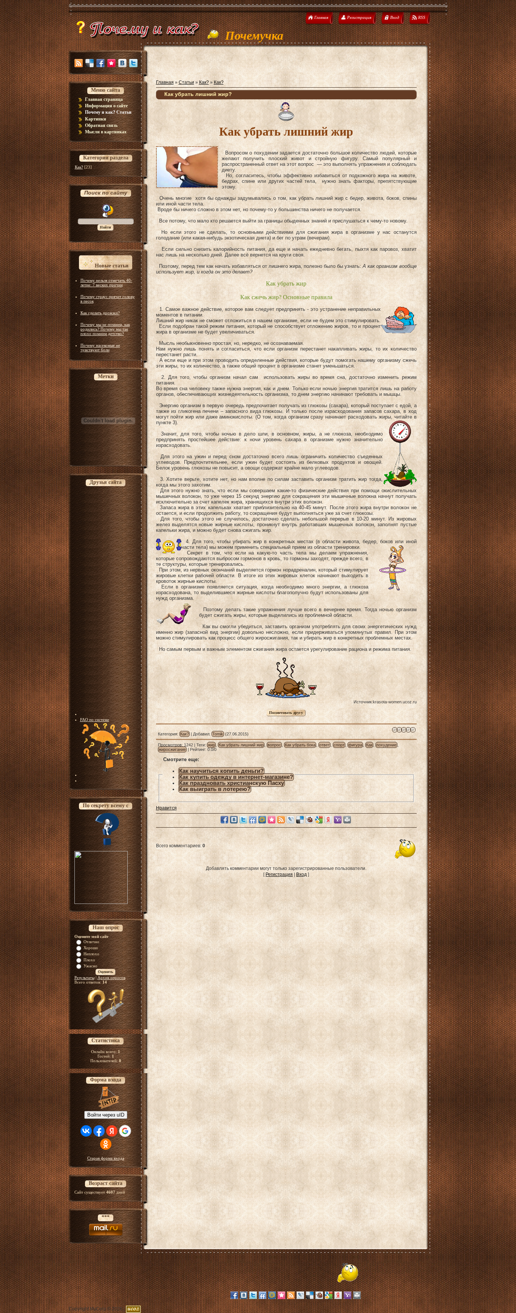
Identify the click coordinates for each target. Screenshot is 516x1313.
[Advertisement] (110, 602)
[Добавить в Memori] (271, 819)
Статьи (186, 82)
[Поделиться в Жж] (290, 819)
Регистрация (279, 874)
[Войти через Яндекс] (111, 1131)
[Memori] (111, 63)
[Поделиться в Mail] (262, 819)
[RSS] (78, 63)
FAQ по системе (94, 719)
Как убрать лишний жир (241, 745)
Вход (301, 874)
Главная (165, 82)
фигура (355, 745)
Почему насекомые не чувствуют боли (100, 347)
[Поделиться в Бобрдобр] (309, 819)
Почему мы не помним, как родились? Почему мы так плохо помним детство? (105, 329)
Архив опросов (111, 977)
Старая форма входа (105, 1158)
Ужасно (90, 966)
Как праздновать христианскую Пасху (231, 783)
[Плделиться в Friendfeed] (252, 819)
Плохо (89, 960)
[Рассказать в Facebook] (224, 819)
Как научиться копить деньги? (221, 771)
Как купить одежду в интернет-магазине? (236, 777)
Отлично (91, 941)
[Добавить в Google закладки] (319, 819)
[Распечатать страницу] (347, 819)
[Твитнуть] (243, 819)
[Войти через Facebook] (99, 1131)
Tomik (217, 734)
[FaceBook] (100, 63)
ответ (324, 745)
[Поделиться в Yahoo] (337, 819)
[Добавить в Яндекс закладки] (328, 819)
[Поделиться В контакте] (234, 819)
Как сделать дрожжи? (100, 312)
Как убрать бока (300, 745)
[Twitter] (133, 63)
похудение (386, 745)
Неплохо (91, 954)
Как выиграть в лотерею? (214, 789)
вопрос (274, 745)
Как (369, 745)
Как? (79, 167)
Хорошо (90, 947)
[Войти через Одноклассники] (105, 1144)
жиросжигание (172, 749)
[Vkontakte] (122, 63)
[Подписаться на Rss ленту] (281, 819)
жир (211, 745)
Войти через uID (105, 1115)
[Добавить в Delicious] (300, 819)
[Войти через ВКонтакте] (86, 1131)
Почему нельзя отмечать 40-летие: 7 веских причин (106, 282)
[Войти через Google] (125, 1131)
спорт (339, 745)
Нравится (166, 808)
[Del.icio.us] (89, 63)
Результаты (84, 977)
